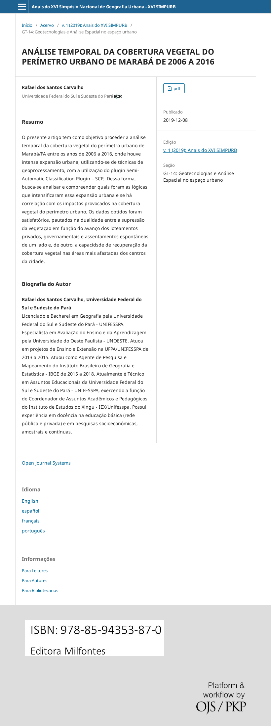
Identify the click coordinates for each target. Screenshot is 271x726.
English (30, 501)
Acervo (47, 25)
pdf (176, 88)
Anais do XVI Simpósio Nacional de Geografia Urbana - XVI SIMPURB (104, 7)
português (33, 530)
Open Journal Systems (46, 463)
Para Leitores (35, 570)
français (31, 521)
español (30, 511)
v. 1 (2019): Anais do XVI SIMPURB (94, 25)
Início (27, 25)
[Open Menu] (21, 6)
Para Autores (34, 580)
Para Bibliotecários (40, 590)
